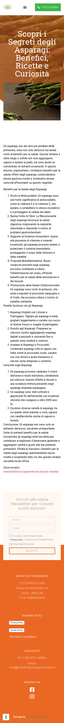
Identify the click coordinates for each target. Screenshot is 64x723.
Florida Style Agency (38, 716)
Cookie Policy (16, 630)
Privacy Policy (16, 540)
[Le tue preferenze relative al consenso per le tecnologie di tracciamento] (6, 717)
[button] (24, 7)
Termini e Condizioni (22, 636)
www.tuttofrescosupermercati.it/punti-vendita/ (31, 471)
